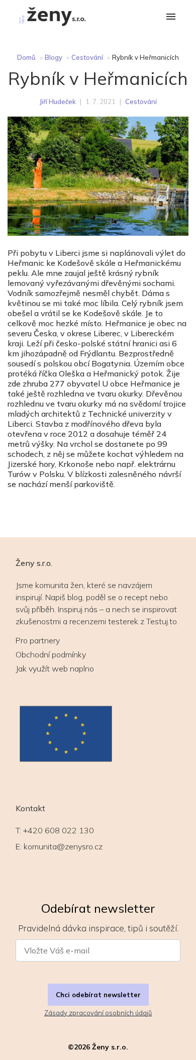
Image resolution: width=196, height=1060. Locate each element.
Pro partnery (38, 640)
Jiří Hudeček (57, 102)
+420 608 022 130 (58, 830)
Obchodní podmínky (51, 654)
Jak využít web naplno (55, 668)
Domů (26, 57)
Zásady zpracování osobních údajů (98, 1013)
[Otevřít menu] (171, 17)
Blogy (53, 57)
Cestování (87, 57)
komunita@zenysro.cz (63, 846)
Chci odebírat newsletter (98, 995)
